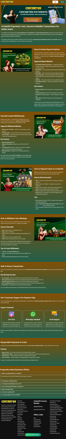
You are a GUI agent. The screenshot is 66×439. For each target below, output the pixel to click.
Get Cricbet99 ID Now (34, 435)
